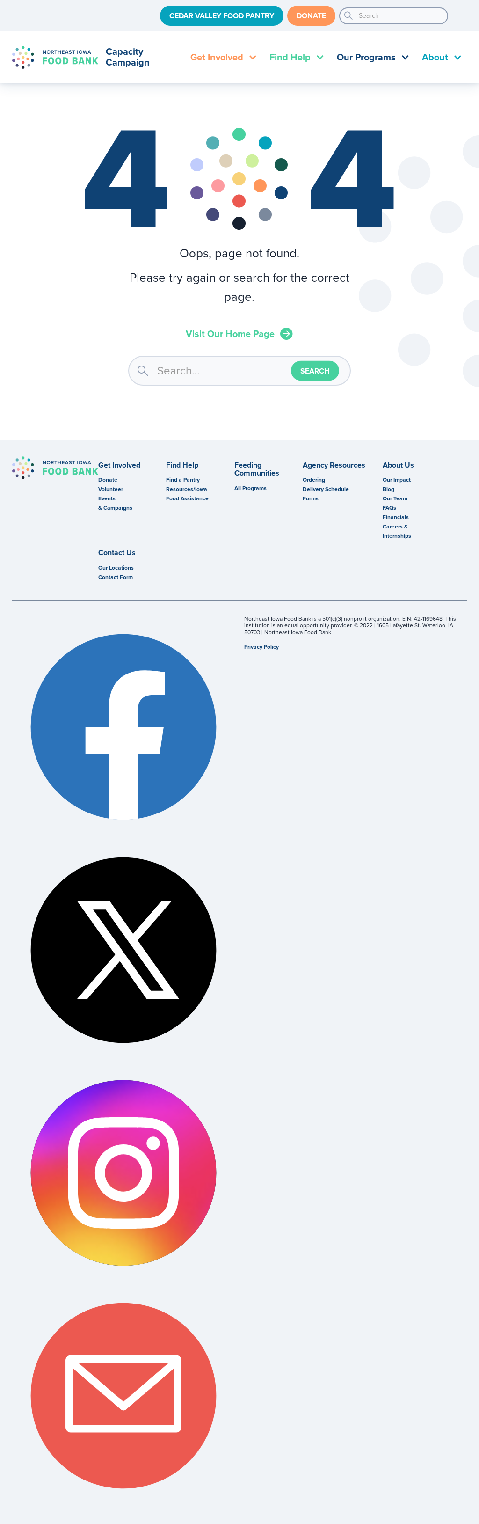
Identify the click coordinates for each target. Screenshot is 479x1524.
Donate (311, 15)
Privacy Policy (261, 647)
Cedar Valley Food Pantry (221, 15)
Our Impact (397, 480)
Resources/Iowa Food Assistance (187, 494)
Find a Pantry (183, 480)
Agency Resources (334, 465)
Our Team (395, 498)
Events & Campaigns (115, 503)
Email (123, 1395)
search (348, 16)
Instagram (123, 1173)
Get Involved (119, 465)
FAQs (389, 508)
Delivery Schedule (326, 489)
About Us (398, 465)
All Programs (250, 488)
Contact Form (115, 577)
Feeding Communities (256, 469)
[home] (55, 57)
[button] (222, 57)
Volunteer (110, 489)
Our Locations (116, 568)
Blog (388, 489)
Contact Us (117, 553)
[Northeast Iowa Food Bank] (55, 467)
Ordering (314, 480)
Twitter (123, 949)
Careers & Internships (397, 531)
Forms (311, 498)
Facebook (123, 726)
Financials (396, 517)
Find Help (182, 465)
